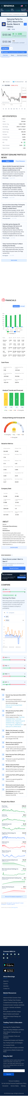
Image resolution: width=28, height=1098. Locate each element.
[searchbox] (15, 14)
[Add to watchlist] (25, 24)
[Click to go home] (9, 6)
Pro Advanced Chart (19, 81)
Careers (5, 983)
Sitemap (23, 1086)
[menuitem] (3, 108)
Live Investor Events (8, 1045)
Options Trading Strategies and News (13, 1029)
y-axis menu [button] (25, 88)
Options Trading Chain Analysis (12, 1000)
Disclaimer (5, 1086)
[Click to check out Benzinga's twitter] (15, 956)
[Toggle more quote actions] (11, 48)
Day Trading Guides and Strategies (13, 1042)
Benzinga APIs (10, 903)
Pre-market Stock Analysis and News (13, 1047)
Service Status (15, 1086)
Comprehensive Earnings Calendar (13, 1002)
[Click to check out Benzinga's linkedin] (11, 956)
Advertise (5, 986)
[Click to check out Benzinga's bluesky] (4, 959)
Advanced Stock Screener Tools (12, 997)
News (12, 55)
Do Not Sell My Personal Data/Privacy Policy (14, 1083)
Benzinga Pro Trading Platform (11, 1027)
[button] (21, 6)
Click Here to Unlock (21, 577)
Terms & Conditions (14, 1081)
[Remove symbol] (23, 620)
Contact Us (6, 988)
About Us (5, 981)
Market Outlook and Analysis (11, 1014)
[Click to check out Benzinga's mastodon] (7, 959)
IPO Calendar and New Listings (12, 1011)
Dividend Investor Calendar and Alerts (13, 1005)
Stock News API (16, 903)
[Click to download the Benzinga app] (8, 965)
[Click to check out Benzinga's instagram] (7, 956)
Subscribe (8, 1074)
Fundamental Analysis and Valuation (13, 1040)
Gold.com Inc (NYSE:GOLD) (13, 726)
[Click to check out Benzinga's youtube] (19, 956)
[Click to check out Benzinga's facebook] (4, 956)
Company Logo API (11, 904)
